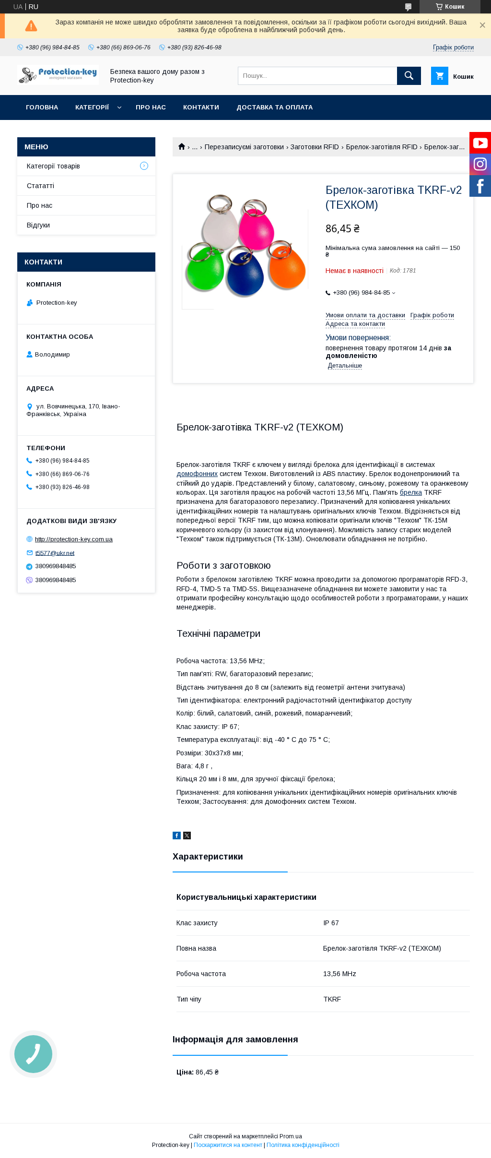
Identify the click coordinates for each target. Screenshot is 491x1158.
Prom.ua (291, 1136)
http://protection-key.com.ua (74, 539)
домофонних (197, 474)
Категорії (92, 107)
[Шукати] (409, 76)
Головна (42, 107)
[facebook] (177, 837)
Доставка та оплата (274, 107)
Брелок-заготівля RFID (382, 147)
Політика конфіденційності (303, 1145)
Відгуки (38, 225)
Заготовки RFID (315, 147)
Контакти (201, 107)
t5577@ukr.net (54, 552)
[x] (187, 837)
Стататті (40, 186)
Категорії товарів (53, 166)
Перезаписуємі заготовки (244, 147)
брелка (411, 492)
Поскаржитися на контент (228, 1145)
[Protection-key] (58, 82)
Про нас (151, 107)
